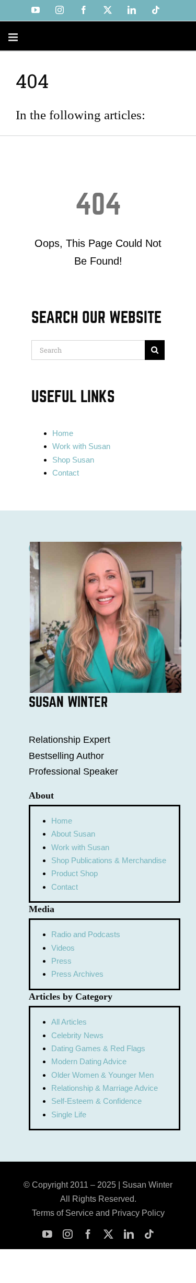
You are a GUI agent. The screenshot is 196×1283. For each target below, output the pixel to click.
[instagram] (68, 1234)
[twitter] (108, 1234)
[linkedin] (129, 1234)
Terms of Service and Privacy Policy (98, 1213)
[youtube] (47, 1234)
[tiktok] (149, 1234)
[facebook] (88, 1234)
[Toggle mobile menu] (13, 37)
